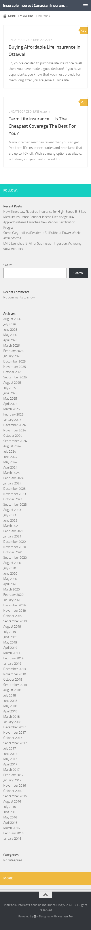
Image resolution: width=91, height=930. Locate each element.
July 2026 (9, 324)
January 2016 (12, 839)
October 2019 (12, 616)
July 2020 (9, 568)
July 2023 (9, 515)
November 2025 (14, 367)
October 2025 (12, 372)
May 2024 (10, 462)
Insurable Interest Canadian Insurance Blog (35, 5)
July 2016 (9, 807)
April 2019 (10, 648)
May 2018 (10, 706)
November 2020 (14, 547)
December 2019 (14, 605)
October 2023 (12, 499)
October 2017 (12, 738)
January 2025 (12, 420)
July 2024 (9, 452)
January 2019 (12, 664)
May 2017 (10, 759)
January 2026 (12, 356)
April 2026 (10, 340)
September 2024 (15, 441)
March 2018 (11, 717)
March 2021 (11, 526)
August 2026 (12, 319)
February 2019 (13, 658)
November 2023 (14, 494)
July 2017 (9, 748)
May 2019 (10, 642)
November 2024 (14, 430)
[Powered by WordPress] (35, 916)
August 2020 (12, 563)
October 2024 (12, 436)
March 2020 (11, 589)
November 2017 (14, 733)
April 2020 (10, 584)
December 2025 (14, 361)
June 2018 (10, 701)
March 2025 (11, 409)
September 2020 (15, 558)
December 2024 (14, 425)
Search (8, 265)
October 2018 (12, 679)
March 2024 (11, 473)
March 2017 (11, 770)
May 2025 (10, 398)
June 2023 (10, 520)
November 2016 (14, 786)
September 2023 (15, 505)
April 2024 (10, 467)
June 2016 (10, 812)
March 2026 (11, 345)
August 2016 (12, 801)
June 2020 (10, 573)
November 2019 (14, 611)
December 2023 (14, 489)
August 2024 (12, 446)
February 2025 (13, 414)
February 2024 (13, 478)
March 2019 (11, 653)
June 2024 (10, 457)
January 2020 (12, 600)
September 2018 (15, 685)
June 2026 (10, 330)
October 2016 (12, 791)
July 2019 (9, 632)
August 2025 (12, 383)
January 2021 (12, 536)
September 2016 (15, 796)
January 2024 (12, 483)
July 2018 (9, 695)
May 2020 (10, 579)
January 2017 (12, 780)
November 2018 (14, 674)
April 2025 (10, 404)
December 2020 (14, 542)
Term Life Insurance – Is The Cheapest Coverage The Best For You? (42, 126)
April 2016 (10, 823)
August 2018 (12, 690)
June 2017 (10, 754)
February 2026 (13, 351)
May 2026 (10, 335)
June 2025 (10, 393)
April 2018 (10, 711)
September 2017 (15, 743)
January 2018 (12, 722)
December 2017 (14, 727)
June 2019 (10, 637)
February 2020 (13, 595)
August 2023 (12, 510)
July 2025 (9, 388)
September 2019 (15, 621)
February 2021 (13, 531)
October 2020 (12, 552)
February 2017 (13, 775)
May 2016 (10, 817)
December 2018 (14, 669)
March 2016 (11, 828)
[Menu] (85, 5)
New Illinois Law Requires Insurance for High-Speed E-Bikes (44, 212)
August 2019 (12, 626)
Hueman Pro (65, 916)
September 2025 (15, 377)
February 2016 (13, 833)
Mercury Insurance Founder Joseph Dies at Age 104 (38, 217)
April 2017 (10, 764)
